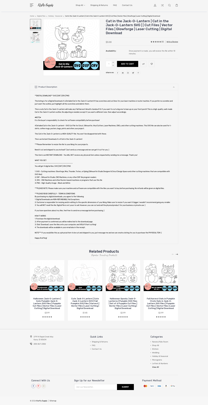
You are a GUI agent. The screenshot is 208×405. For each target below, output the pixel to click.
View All (155, 367)
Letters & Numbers (160, 363)
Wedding (155, 353)
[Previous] (173, 254)
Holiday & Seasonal (160, 356)
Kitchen (155, 349)
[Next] (177, 254)
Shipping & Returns (99, 5)
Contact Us (127, 5)
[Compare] (162, 7)
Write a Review (172, 42)
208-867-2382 (40, 344)
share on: (110, 72)
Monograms (157, 360)
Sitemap (53, 401)
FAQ (115, 5)
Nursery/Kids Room (160, 342)
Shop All (79, 5)
